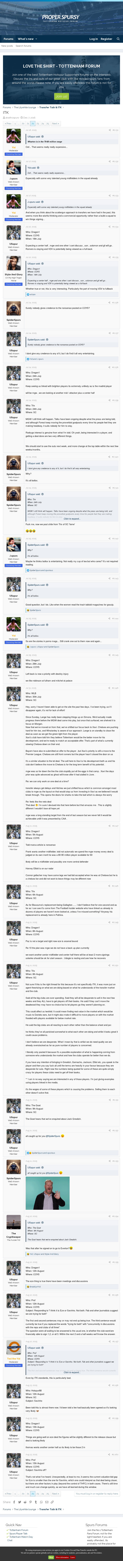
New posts (7, 46)
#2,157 (115, 1341)
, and (44, 647)
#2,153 (115, 1161)
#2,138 (115, 367)
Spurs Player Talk (18, 1533)
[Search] (118, 39)
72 (33, 123)
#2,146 (115, 688)
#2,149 (115, 922)
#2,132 (115, 161)
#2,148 (115, 886)
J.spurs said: (34, 201)
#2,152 (115, 1130)
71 (28, 123)
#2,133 (115, 195)
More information (62, 1557)
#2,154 (115, 1216)
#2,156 (115, 1295)
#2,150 (115, 965)
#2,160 (115, 1454)
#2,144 (115, 618)
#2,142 (115, 538)
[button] (36, 39)
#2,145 (115, 655)
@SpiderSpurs (53, 1135)
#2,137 (115, 333)
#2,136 (115, 302)
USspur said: (34, 136)
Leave (72, 1557)
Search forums (23, 46)
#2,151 (115, 1100)
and (36, 359)
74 (42, 123)
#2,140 (115, 457)
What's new (26, 38)
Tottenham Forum (18, 1530)
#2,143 (115, 578)
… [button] (18, 123)
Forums (8, 38)
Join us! (61, 96)
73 (37, 123)
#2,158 (115, 1385)
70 (23, 123)
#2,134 (115, 227)
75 (47, 123)
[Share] (110, 130)
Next (54, 123)
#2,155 (115, 1262)
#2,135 (115, 257)
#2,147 (115, 826)
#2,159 (115, 1418)
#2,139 (115, 400)
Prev (9, 123)
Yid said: (32, 167)
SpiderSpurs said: (36, 339)
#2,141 (115, 488)
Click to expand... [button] (72, 518)
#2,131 (115, 130)
